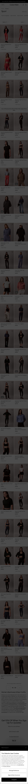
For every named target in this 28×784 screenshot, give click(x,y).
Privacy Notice (6, 766)
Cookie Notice (20, 765)
